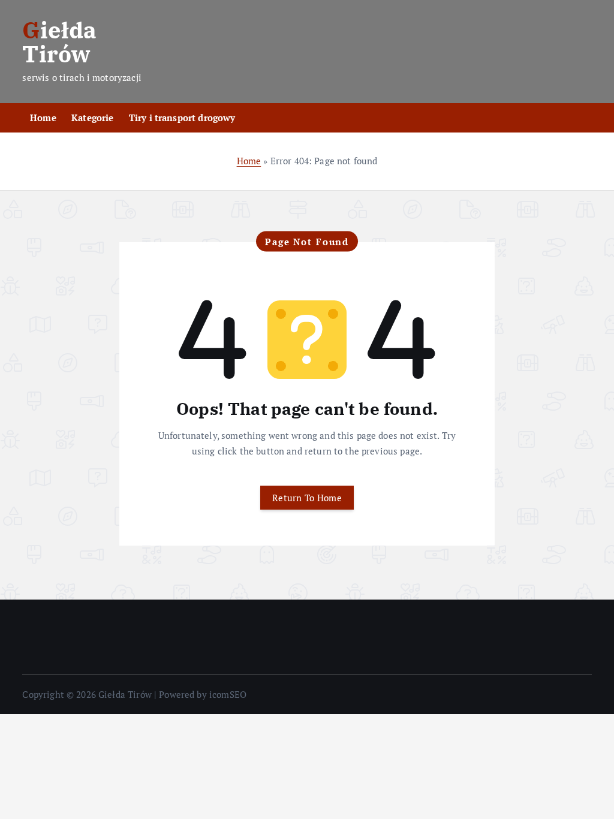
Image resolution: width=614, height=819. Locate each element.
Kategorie (92, 118)
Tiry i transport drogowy (182, 118)
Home (43, 118)
